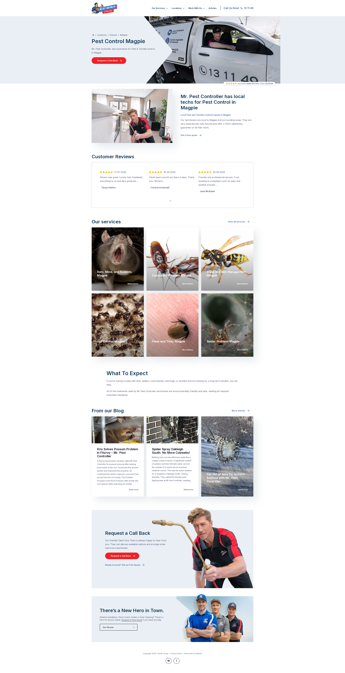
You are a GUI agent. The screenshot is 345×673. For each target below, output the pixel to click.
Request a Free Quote (132, 620)
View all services (236, 221)
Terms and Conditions (193, 653)
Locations (177, 8)
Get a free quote (189, 135)
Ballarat (123, 35)
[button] (174, 201)
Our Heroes (108, 627)
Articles (213, 8)
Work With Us (195, 8)
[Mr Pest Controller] (104, 13)
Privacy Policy (176, 653)
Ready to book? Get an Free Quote (122, 565)
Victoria (113, 35)
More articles (238, 410)
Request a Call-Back (107, 60)
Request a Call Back (121, 556)
